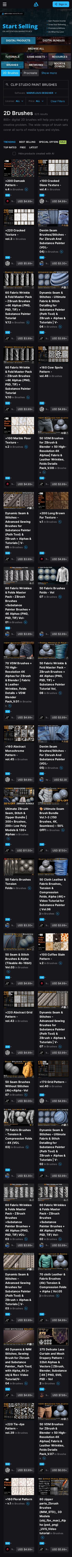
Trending (9, 141)
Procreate (30, 73)
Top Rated (9, 147)
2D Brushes (10, 73)
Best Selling (27, 141)
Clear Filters (58, 101)
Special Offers (52, 141)
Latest (33, 147)
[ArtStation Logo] (36, 4)
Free (23, 147)
